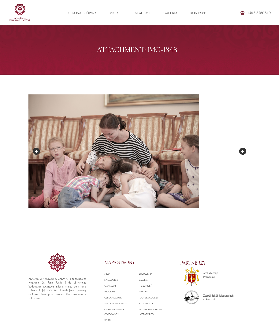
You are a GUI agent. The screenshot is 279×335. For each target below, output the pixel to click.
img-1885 (245, 151)
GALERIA (143, 280)
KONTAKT (144, 291)
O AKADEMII (110, 285)
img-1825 (37, 151)
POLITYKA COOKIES (148, 297)
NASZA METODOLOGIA (116, 303)
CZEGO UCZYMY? (113, 297)
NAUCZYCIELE (146, 303)
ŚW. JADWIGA (111, 280)
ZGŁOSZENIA (145, 274)
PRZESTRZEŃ (145, 285)
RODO (107, 320)
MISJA (107, 274)
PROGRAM (109, 291)
